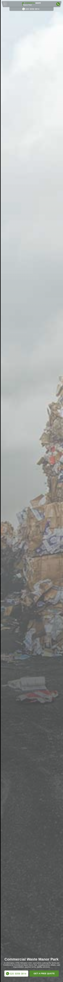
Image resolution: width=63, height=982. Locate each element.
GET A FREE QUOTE (44, 973)
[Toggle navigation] (5, 4)
